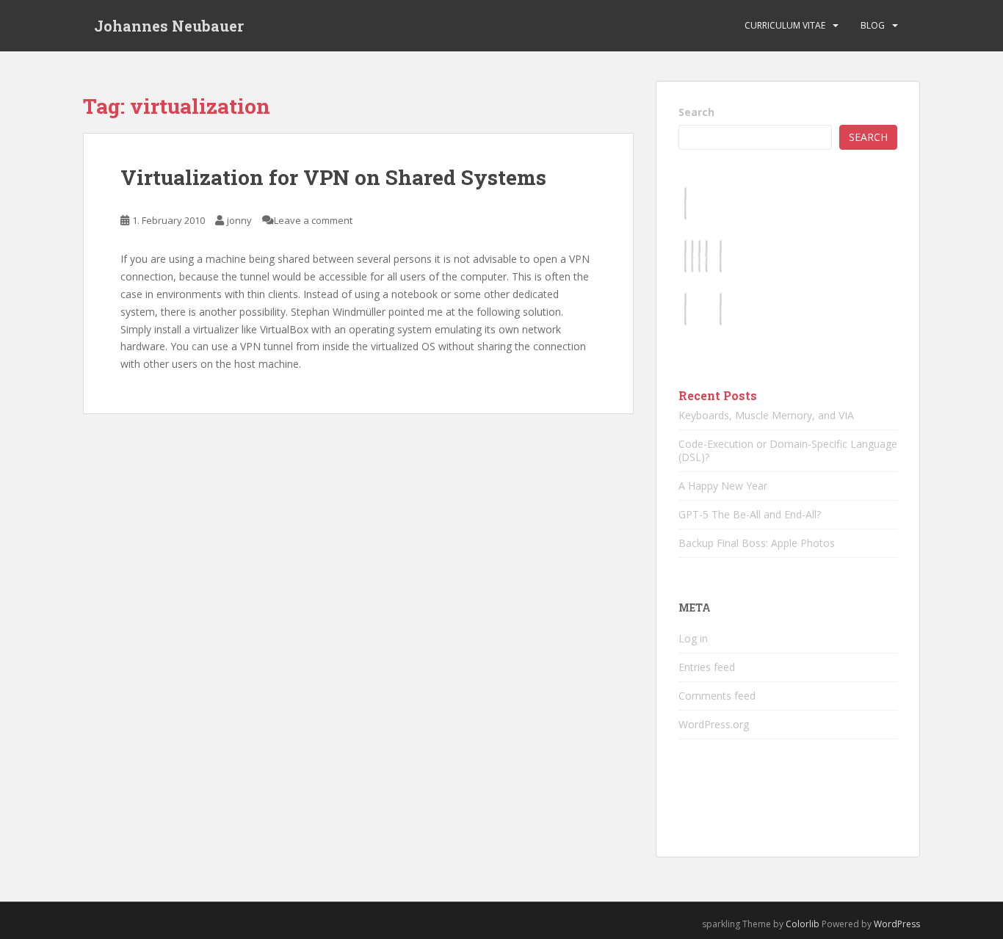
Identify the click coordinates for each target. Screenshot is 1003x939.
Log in (693, 638)
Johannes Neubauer (169, 25)
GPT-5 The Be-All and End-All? (749, 514)
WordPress (897, 924)
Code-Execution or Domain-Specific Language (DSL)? (787, 450)
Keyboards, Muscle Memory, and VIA (766, 415)
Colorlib (802, 924)
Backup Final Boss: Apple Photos (756, 543)
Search (696, 112)
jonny (239, 220)
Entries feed (706, 667)
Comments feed (717, 696)
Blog (873, 25)
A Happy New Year (722, 486)
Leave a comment (313, 220)
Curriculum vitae (785, 25)
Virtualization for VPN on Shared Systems (333, 177)
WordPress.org (713, 724)
